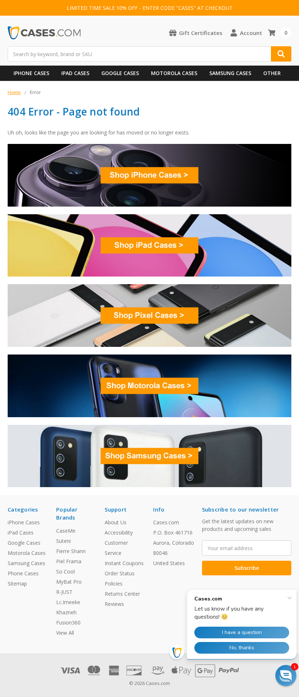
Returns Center (122, 593)
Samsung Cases (230, 73)
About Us (116, 522)
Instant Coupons (124, 563)
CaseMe (65, 530)
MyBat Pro (69, 581)
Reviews (114, 603)
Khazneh (66, 612)
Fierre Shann (71, 551)
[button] (285, 675)
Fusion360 (68, 622)
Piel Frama (68, 561)
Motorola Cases (174, 73)
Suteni (63, 540)
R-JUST (64, 591)
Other (272, 73)
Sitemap (17, 583)
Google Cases (120, 73)
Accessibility (119, 532)
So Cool (65, 571)
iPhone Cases (31, 73)
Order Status (120, 573)
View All (65, 632)
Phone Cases (23, 573)
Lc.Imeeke (68, 602)
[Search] (281, 54)
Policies (114, 583)
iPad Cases (75, 73)
